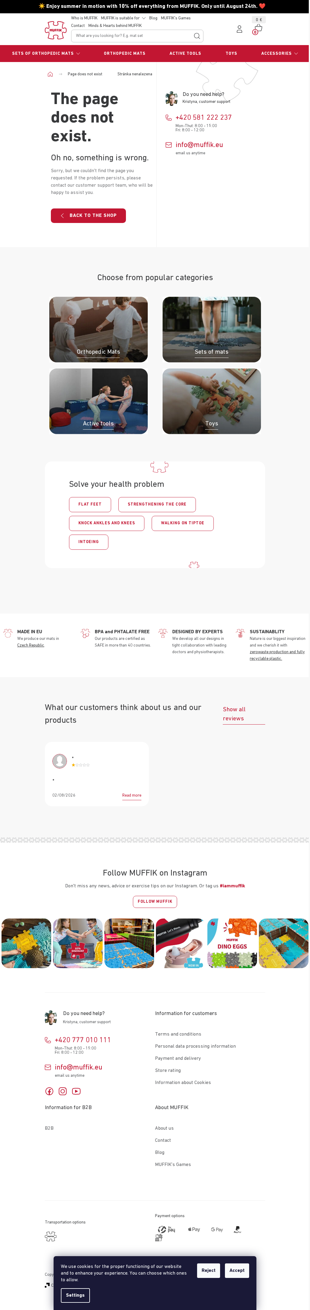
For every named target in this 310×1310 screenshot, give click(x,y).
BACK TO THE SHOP (93, 215)
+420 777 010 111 (83, 1040)
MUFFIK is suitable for (120, 18)
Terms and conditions (178, 1034)
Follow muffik (155, 902)
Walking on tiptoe (182, 523)
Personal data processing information (195, 1046)
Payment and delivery (178, 1058)
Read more (131, 795)
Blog (153, 18)
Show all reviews (234, 714)
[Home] (52, 74)
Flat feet (90, 504)
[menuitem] (46, 53)
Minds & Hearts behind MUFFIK (115, 26)
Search (197, 36)
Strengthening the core (157, 504)
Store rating (168, 1070)
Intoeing (88, 542)
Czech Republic (30, 645)
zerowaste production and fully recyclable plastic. (277, 655)
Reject (209, 1270)
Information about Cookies (183, 1082)
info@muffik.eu (199, 145)
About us (164, 1128)
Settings (75, 1295)
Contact (78, 26)
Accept (237, 1270)
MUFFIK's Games (176, 18)
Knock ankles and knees (106, 523)
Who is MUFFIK (84, 18)
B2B (49, 1128)
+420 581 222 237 (204, 117)
